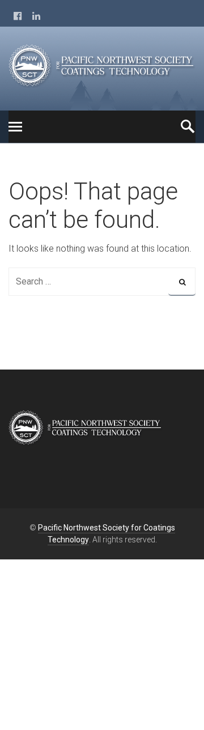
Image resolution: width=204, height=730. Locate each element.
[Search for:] (102, 281)
